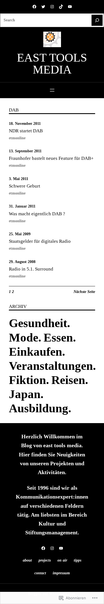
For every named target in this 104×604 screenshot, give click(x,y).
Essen (58, 337)
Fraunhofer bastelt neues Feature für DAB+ (51, 158)
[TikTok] (61, 6)
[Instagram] (52, 6)
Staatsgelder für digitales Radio (40, 241)
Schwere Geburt (24, 186)
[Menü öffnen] (52, 90)
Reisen (68, 379)
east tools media (52, 63)
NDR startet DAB (26, 130)
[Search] (97, 20)
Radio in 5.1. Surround (31, 269)
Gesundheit (38, 323)
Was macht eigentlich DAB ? (37, 213)
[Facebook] (34, 6)
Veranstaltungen (51, 365)
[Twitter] (43, 6)
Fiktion (27, 379)
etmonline (17, 138)
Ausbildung (38, 408)
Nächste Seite (84, 291)
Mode (23, 337)
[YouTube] (70, 6)
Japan (24, 394)
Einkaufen (35, 351)
